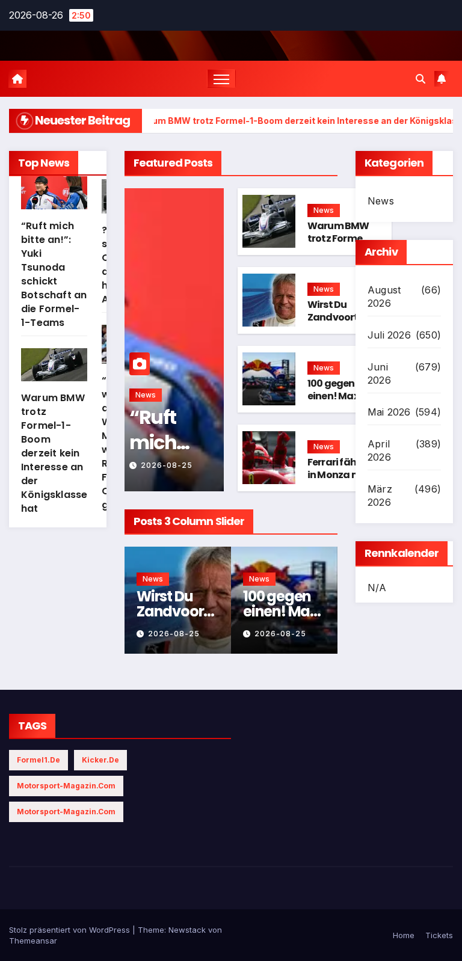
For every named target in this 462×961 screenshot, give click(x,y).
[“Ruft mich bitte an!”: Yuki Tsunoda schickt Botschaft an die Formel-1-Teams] (54, 197)
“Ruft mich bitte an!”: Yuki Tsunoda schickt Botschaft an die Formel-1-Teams (54, 274)
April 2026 (379, 450)
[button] (420, 79)
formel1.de (38, 759)
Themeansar (33, 940)
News (145, 394)
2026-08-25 (166, 465)
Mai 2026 (389, 412)
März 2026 (380, 495)
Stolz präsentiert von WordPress (70, 930)
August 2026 (384, 296)
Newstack (187, 930)
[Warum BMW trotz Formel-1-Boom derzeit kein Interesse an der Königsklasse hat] (54, 369)
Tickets (439, 935)
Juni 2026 (379, 373)
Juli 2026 (389, 335)
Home (403, 935)
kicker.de (100, 759)
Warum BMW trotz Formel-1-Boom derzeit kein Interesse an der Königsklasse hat (54, 453)
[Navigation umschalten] (221, 78)
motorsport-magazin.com (66, 785)
